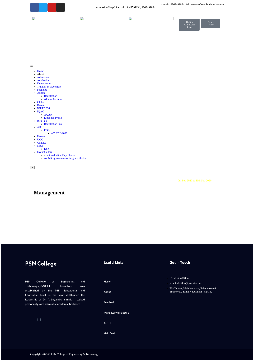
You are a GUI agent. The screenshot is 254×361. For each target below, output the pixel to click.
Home (40, 71)
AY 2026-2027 (59, 133)
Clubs (40, 102)
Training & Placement (49, 86)
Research (42, 105)
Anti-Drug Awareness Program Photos (65, 158)
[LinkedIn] (37, 319)
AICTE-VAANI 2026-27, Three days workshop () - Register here (171, 180)
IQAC (40, 111)
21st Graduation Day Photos (59, 155)
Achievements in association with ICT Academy (145, 177)
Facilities (42, 89)
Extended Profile (53, 117)
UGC (40, 139)
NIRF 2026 (43, 108)
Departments (44, 83)
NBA (40, 145)
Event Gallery (44, 151)
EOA (47, 130)
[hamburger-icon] (31, 66)
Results (41, 136)
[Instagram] (40, 319)
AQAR (48, 114)
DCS (47, 148)
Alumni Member (53, 99)
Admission (43, 77)
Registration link (53, 123)
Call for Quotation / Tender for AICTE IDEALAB (146, 174)
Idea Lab (42, 120)
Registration (50, 95)
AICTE (41, 127)
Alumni (41, 92)
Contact (41, 142)
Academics (43, 80)
